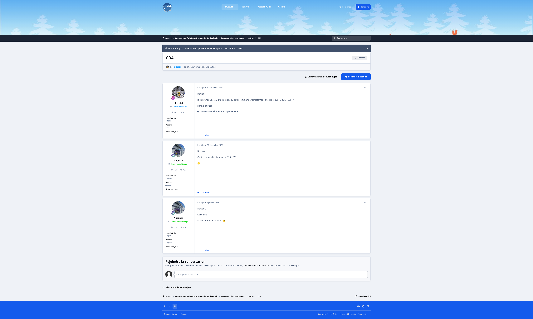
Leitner (212, 67)
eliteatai (178, 103)
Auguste (178, 160)
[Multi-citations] (198, 135)
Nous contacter (170, 314)
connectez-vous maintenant (256, 265)
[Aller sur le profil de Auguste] (178, 150)
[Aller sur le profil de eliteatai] (167, 67)
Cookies (183, 314)
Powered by (353, 314)
